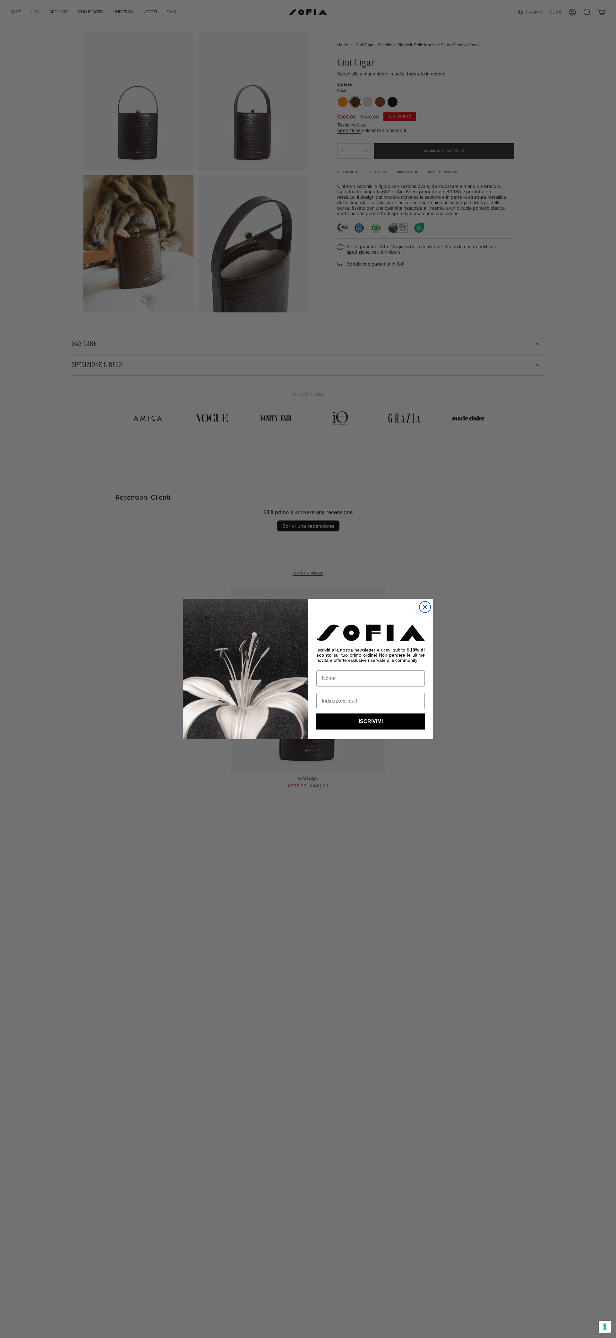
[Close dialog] (425, 607)
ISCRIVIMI (371, 721)
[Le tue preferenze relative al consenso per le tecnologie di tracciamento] (605, 1327)
